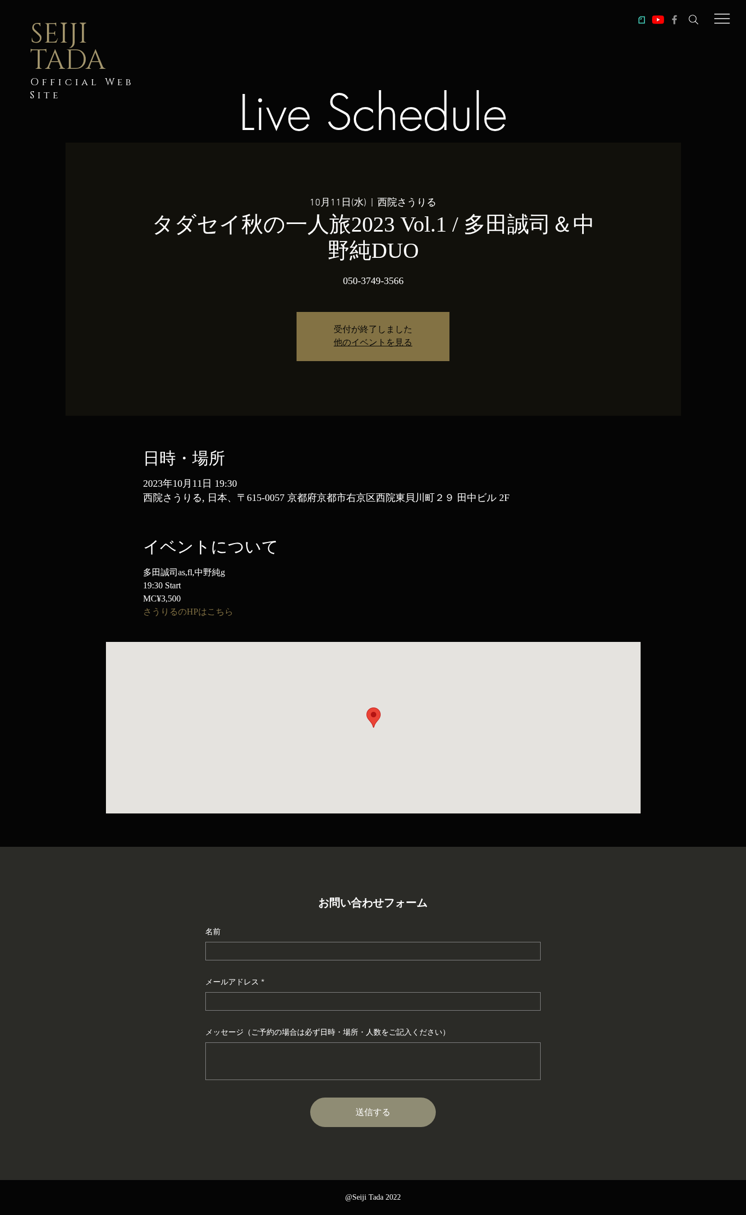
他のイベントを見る (373, 343)
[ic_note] (642, 20)
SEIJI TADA (67, 47)
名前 (213, 931)
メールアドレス (232, 982)
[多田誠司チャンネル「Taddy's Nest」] (658, 20)
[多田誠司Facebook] (674, 20)
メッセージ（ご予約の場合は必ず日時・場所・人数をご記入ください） (327, 1032)
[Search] (693, 19)
